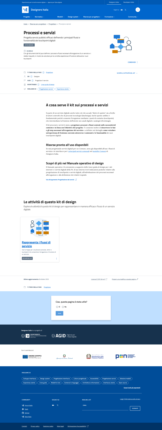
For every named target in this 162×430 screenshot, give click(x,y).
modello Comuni (99, 151)
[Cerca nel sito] (138, 9)
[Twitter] (125, 9)
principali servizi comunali (79, 151)
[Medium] (121, 9)
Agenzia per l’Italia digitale (55, 2)
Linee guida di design (47, 84)
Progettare (52, 24)
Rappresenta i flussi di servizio (36, 244)
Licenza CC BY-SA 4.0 (99, 279)
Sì (59, 307)
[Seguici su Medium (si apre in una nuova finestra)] (53, 405)
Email (85, 405)
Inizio (25, 24)
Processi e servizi (65, 24)
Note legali (60, 426)
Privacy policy (35, 426)
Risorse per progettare (38, 24)
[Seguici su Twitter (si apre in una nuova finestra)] (57, 405)
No (65, 307)
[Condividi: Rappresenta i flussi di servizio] (56, 258)
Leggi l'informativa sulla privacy (130, 399)
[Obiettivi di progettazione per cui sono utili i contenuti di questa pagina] (32, 80)
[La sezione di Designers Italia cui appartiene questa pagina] (43, 72)
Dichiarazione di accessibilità (77, 426)
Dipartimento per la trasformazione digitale (34, 2)
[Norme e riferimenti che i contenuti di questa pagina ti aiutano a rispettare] (38, 84)
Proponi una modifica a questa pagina (125, 279)
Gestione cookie (48, 426)
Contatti (24, 426)
